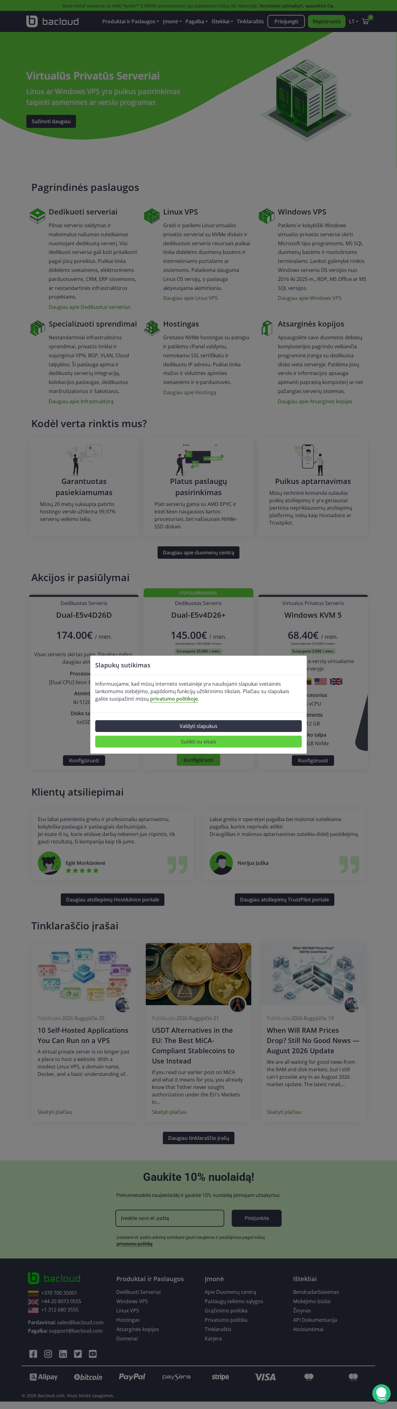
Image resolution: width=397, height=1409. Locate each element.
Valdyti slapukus (198, 726)
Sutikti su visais (198, 741)
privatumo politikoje (174, 698)
